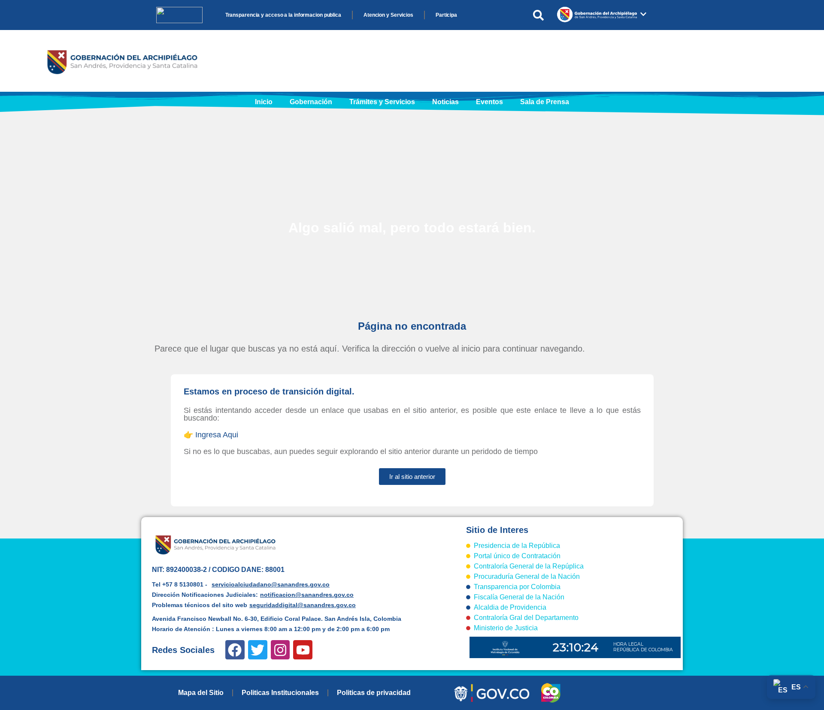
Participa (446, 15)
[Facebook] (235, 649)
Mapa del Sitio (201, 692)
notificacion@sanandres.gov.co (307, 594)
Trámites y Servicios (382, 101)
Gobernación (311, 101)
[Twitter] (257, 649)
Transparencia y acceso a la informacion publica (283, 15)
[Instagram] (280, 649)
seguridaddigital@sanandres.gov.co (302, 605)
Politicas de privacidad (374, 692)
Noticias (445, 101)
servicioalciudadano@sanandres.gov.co (271, 584)
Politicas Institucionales (280, 692)
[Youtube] (302, 649)
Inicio (264, 101)
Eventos (489, 101)
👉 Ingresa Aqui (211, 434)
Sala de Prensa (544, 101)
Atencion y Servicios (388, 15)
